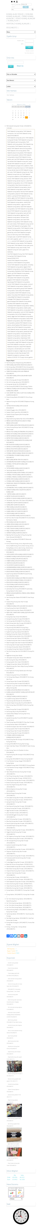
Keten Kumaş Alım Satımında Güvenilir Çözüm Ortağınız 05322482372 (14, 1002)
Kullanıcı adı (20, 40)
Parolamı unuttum (30, 50)
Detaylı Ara (20, 66)
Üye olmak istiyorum (29, 53)
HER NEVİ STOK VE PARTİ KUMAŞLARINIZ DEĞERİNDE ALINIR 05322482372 (13, 1015)
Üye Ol (12, 4)
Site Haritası (10, 95)
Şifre (22, 44)
